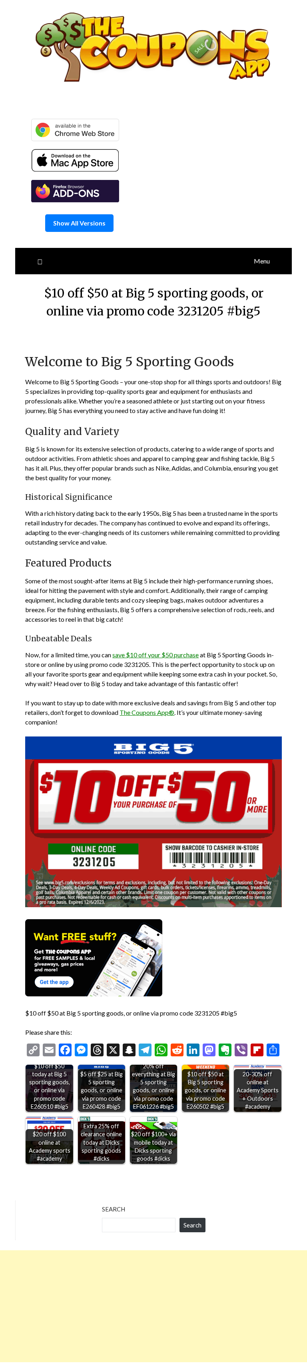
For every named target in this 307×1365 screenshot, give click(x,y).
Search (113, 1209)
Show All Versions (79, 223)
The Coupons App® (147, 712)
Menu (262, 261)
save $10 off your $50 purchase (155, 655)
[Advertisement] (153, 1306)
